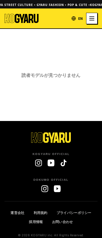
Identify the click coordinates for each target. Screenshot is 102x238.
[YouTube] (51, 163)
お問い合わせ (62, 222)
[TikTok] (63, 163)
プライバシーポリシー (74, 213)
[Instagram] (38, 163)
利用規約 (41, 213)
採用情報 (36, 222)
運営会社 (17, 213)
